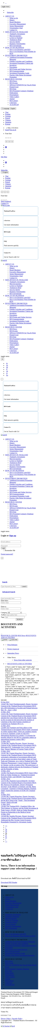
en (7, 365)
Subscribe (10, 12)
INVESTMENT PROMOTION (16, 55)
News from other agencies (23, 660)
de (7, 367)
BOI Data (13, 89)
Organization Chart (16, 28)
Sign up (12, 535)
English (7, 114)
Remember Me (10, 550)
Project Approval (13, 649)
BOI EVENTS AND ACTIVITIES (19, 664)
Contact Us (13, 30)
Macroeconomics (15, 36)
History (12, 20)
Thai (6, 112)
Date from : (5, 601)
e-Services (13, 103)
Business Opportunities (17, 44)
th (7, 363)
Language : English (9, 108)
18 (6, 830)
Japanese (8, 122)
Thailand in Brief (15, 40)
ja (6, 373)
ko (7, 375)
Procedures (13, 67)
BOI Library (14, 101)
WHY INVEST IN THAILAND (16, 32)
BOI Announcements (17, 71)
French (7, 118)
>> (6, 841)
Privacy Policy (6, 1018)
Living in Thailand (16, 38)
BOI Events (14, 83)
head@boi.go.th (10, 130)
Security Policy (17, 1018)
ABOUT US (9, 16)
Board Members (15, 22)
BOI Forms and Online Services (21, 69)
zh (7, 371)
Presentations (14, 95)
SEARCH (19, 619)
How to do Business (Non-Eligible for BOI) (20, 936)
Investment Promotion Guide (19, 73)
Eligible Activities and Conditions (21, 61)
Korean (7, 124)
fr (6, 369)
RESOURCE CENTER (13, 79)
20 (6, 834)
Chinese (8, 120)
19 (6, 832)
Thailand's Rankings (12, 916)
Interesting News (13, 653)
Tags (2, 617)
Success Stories (15, 42)
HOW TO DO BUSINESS (14, 48)
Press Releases (12, 645)
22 (6, 837)
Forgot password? (7, 554)
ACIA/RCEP (14, 105)
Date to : (4, 607)
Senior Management (16, 26)
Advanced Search (8, 592)
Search (4, 582)
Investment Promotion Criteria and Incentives (20, 946)
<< (6, 826)
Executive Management (18, 24)
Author (3, 615)
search (24, 586)
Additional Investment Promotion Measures (20, 942)
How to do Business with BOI (20, 49)
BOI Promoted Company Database (21, 91)
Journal (12, 99)
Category (4, 613)
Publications (14, 93)
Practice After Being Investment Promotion (20, 955)
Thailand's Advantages (17, 34)
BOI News (13, 81)
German (8, 116)
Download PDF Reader (9, 882)
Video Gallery (14, 97)
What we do (14, 18)
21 (6, 835)
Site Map (4, 157)
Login (3, 548)
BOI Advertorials (15, 46)
